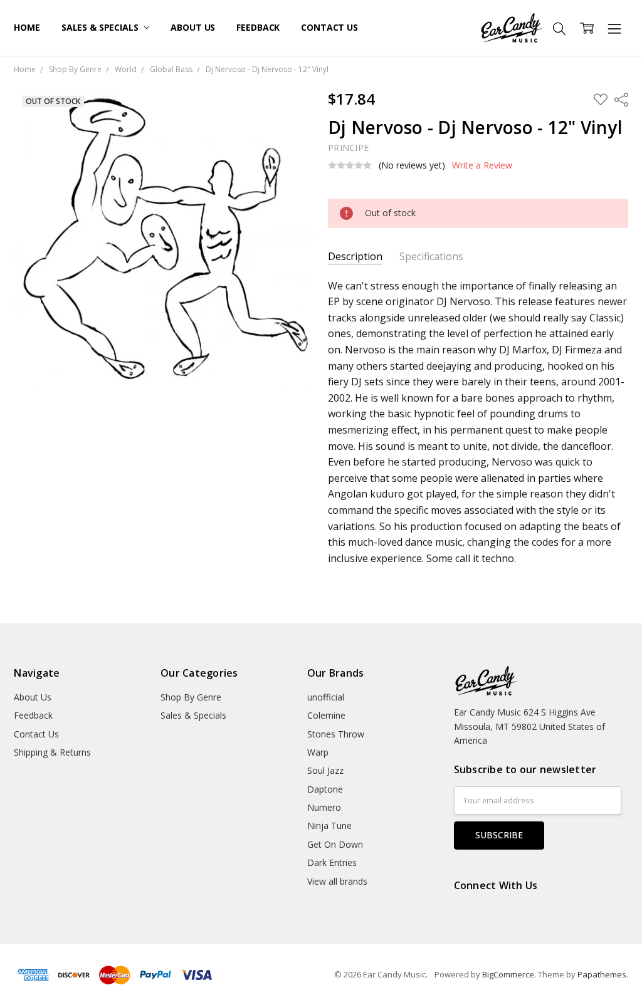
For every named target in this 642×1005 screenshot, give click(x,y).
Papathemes (601, 974)
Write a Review (482, 165)
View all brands (337, 881)
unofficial (325, 697)
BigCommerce (508, 974)
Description (355, 256)
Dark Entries (332, 862)
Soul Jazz (325, 770)
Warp (318, 752)
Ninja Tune (329, 825)
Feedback (258, 27)
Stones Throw (335, 734)
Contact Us (329, 27)
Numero (324, 807)
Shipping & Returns (52, 752)
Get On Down (335, 844)
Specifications (431, 256)
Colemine (326, 715)
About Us (193, 27)
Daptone (325, 789)
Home (26, 27)
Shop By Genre (190, 697)
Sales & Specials (101, 27)
